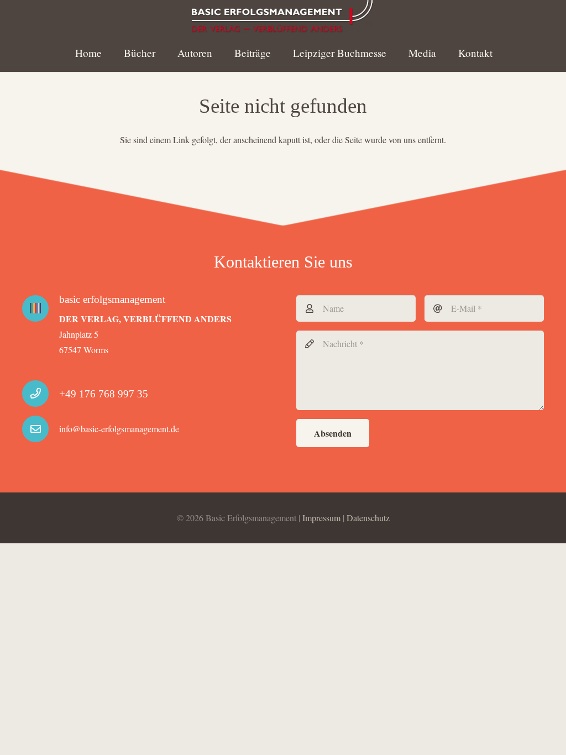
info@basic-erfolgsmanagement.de (119, 428)
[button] (221, 52)
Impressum (321, 517)
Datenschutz (368, 517)
